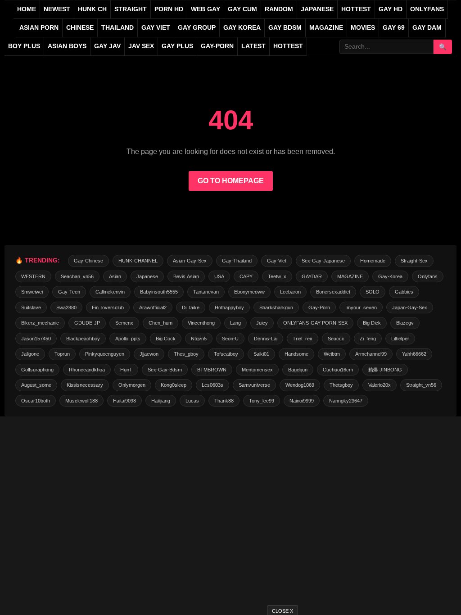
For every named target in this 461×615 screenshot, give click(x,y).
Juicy (262, 323)
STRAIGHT (130, 9)
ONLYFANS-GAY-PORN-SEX (315, 323)
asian (115, 276)
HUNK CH (92, 9)
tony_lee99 (261, 400)
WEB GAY (205, 9)
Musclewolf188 (81, 400)
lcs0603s (212, 385)
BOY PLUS (24, 46)
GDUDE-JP (87, 323)
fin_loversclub (108, 307)
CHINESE (80, 27)
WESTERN (33, 276)
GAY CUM (242, 9)
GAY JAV (107, 46)
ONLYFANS (427, 9)
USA (219, 276)
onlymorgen (131, 385)
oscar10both (35, 400)
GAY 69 (394, 27)
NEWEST (57, 9)
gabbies (404, 291)
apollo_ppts (127, 338)
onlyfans (428, 276)
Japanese (147, 276)
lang (235, 323)
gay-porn (217, 46)
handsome (296, 354)
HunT (126, 369)
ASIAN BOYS (67, 46)
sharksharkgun (276, 307)
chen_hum (160, 323)
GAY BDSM (285, 27)
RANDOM (279, 9)
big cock (166, 338)
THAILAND (117, 27)
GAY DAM (427, 27)
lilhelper (400, 338)
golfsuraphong (37, 369)
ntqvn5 (199, 338)
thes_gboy (186, 354)
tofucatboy (226, 354)
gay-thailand (237, 260)
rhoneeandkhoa (87, 369)
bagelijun (297, 369)
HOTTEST (356, 9)
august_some (36, 385)
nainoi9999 (301, 400)
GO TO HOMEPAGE (231, 181)
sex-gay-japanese (323, 260)
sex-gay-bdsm (165, 369)
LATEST (253, 46)
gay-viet (276, 260)
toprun (62, 354)
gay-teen (69, 291)
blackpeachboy (83, 338)
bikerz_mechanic (40, 323)
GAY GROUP (197, 27)
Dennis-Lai (265, 338)
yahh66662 (414, 354)
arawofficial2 (153, 307)
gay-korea (390, 276)
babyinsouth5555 (159, 291)
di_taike (190, 307)
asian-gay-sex (190, 260)
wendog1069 (299, 385)
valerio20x (379, 385)
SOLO (373, 291)
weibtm (332, 354)
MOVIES (363, 27)
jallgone (30, 354)
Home (26, 9)
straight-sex (414, 260)
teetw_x (277, 276)
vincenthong (201, 323)
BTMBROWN (211, 369)
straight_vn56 (421, 385)
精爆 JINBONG (385, 369)
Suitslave (31, 307)
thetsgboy (341, 385)
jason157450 (36, 338)
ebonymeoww (249, 291)
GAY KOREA (242, 27)
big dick (372, 323)
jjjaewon (149, 354)
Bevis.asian (186, 276)
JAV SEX (141, 46)
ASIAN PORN (39, 27)
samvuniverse (254, 385)
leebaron (290, 291)
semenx (124, 323)
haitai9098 (124, 400)
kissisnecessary (85, 385)
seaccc (336, 338)
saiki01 (261, 354)
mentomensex (257, 369)
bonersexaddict (333, 291)
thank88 (224, 400)
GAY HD (390, 9)
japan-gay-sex (409, 307)
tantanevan (206, 291)
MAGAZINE (326, 27)
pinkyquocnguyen (104, 354)
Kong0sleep (173, 385)
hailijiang (160, 400)
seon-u (230, 338)
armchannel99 (371, 354)
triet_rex (302, 338)
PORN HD (168, 9)
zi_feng (368, 338)
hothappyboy (229, 307)
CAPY (246, 276)
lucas (192, 400)
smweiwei (32, 291)
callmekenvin (110, 291)
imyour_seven (361, 307)
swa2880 (66, 307)
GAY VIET (155, 27)
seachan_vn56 (77, 276)
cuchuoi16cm (338, 369)
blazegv (405, 323)
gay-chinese (88, 260)
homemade (372, 260)
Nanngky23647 (345, 400)
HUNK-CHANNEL (138, 260)
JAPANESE (317, 9)
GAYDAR (312, 276)
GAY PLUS (177, 46)
